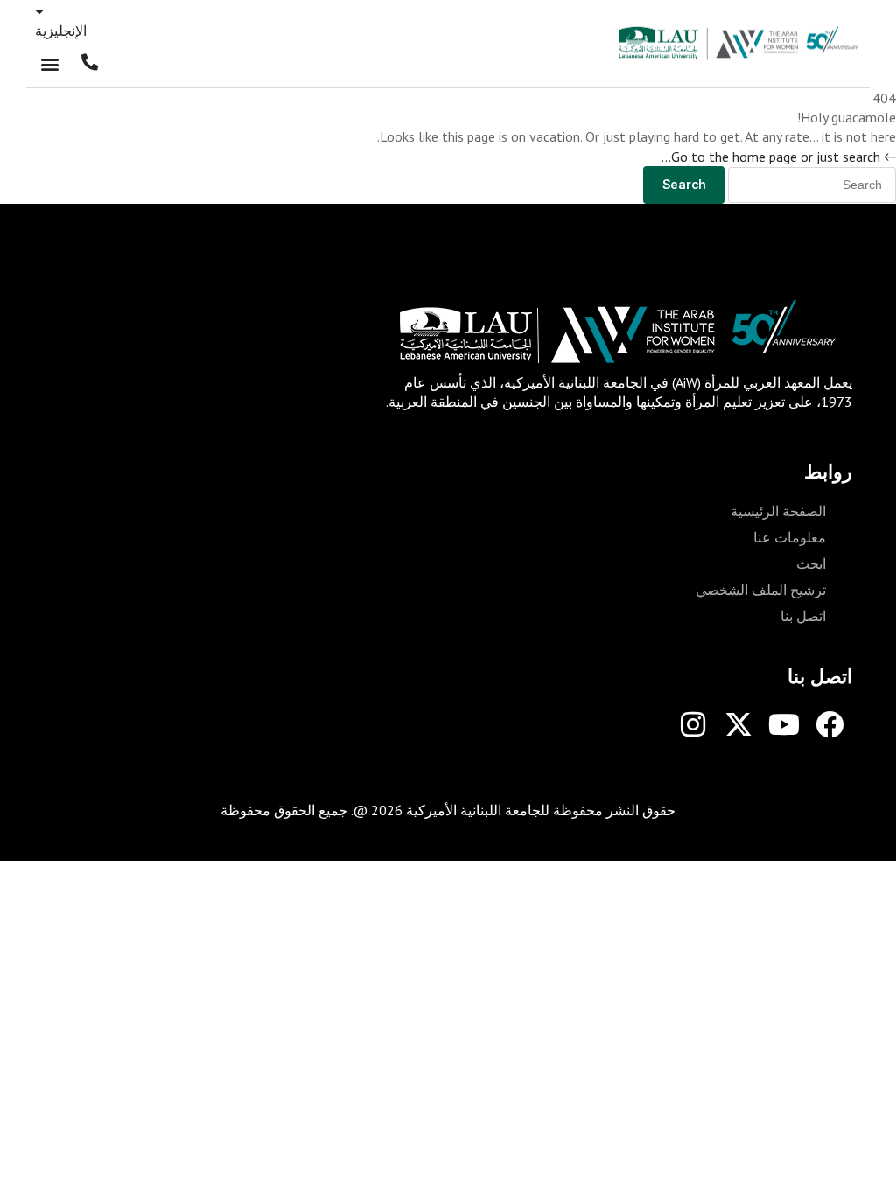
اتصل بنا (803, 616)
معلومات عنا (789, 537)
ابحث (811, 563)
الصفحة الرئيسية (778, 511)
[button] (49, 64)
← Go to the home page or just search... (779, 156)
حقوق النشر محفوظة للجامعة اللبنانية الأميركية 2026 (523, 810)
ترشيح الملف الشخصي (761, 589)
